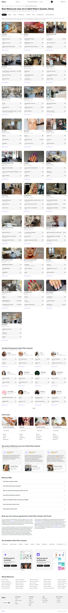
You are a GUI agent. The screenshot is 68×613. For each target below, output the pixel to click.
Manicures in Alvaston (47, 579)
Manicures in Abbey (5, 579)
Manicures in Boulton (47, 584)
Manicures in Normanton (6, 586)
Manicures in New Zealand (6, 584)
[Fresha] (4, 1)
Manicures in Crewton (33, 586)
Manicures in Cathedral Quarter (21, 581)
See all (34, 408)
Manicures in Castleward (34, 579)
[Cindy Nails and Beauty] (42, 429)
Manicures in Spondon (47, 586)
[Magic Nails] (26, 429)
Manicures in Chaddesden (34, 584)
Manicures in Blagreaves (20, 586)
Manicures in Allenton (47, 581)
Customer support (18, 600)
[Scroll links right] (66, 584)
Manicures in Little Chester (34, 581)
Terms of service (45, 600)
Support (30, 603)
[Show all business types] (65, 544)
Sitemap (16, 603)
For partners (31, 598)
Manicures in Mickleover (34, 588)
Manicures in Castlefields (20, 579)
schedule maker (38, 521)
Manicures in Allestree (19, 588)
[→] (66, 429)
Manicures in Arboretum (6, 581)
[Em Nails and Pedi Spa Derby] (9, 429)
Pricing (30, 600)
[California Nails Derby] (59, 429)
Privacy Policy (44, 598)
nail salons (12, 520)
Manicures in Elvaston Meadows (49, 588)
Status (30, 605)
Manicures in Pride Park (19, 584)
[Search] (52, 2)
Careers (16, 598)
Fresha (28, 519)
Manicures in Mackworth (6, 588)
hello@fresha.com (57, 525)
